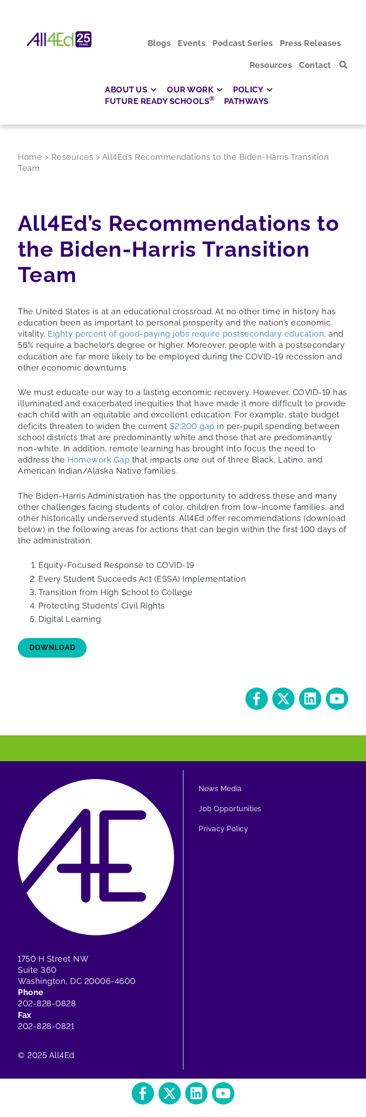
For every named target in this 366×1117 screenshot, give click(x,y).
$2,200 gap (192, 426)
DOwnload (52, 647)
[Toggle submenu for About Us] (153, 89)
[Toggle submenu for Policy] (269, 89)
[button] (343, 65)
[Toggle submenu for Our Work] (219, 89)
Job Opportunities (230, 808)
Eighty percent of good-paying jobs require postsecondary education (186, 333)
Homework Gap (98, 459)
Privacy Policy (223, 829)
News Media (220, 788)
